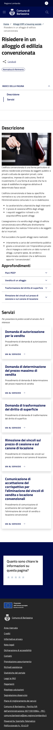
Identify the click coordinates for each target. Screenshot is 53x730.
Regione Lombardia (12, 3)
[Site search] (47, 12)
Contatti (8, 656)
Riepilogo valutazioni (14, 689)
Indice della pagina (13, 86)
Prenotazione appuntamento (17, 661)
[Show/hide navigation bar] (4, 12)
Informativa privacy (13, 639)
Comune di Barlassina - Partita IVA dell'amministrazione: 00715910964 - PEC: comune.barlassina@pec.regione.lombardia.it (25, 711)
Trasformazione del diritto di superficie (24, 288)
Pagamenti (9, 684)
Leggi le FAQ (10, 678)
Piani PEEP (10, 272)
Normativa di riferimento (13, 69)
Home (6, 24)
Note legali (9, 644)
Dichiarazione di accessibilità (17, 650)
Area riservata (11, 627)
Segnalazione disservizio (15, 695)
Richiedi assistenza (13, 667)
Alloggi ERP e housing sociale (27, 24)
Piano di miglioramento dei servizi (20, 700)
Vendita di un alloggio (15, 280)
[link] (16, 354)
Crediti (7, 633)
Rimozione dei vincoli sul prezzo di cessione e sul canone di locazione (21, 297)
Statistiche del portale (14, 672)
